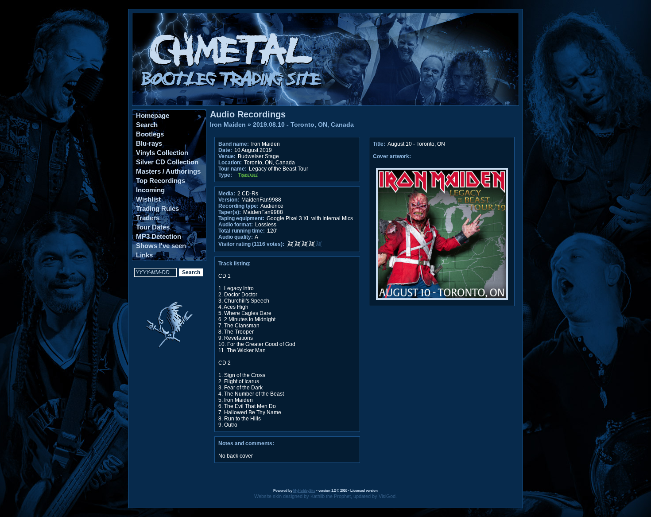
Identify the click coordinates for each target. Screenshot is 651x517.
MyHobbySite (304, 491)
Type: (225, 175)
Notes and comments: (246, 443)
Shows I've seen (161, 245)
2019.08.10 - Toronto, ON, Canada (303, 124)
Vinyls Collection (162, 152)
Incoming (150, 190)
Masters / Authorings (168, 171)
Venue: (227, 156)
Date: (225, 150)
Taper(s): (229, 212)
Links (144, 255)
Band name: (233, 144)
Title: (380, 144)
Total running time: (241, 231)
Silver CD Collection (167, 162)
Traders (147, 218)
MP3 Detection (158, 236)
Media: (226, 193)
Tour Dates (153, 227)
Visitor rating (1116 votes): (251, 244)
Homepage (152, 115)
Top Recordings (160, 180)
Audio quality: (235, 237)
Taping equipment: (241, 218)
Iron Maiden (228, 124)
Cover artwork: (392, 156)
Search (147, 124)
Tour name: (232, 169)
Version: (228, 200)
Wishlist (148, 199)
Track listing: (234, 263)
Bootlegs (150, 134)
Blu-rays (149, 143)
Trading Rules (157, 208)
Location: (230, 162)
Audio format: (235, 225)
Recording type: (238, 206)
